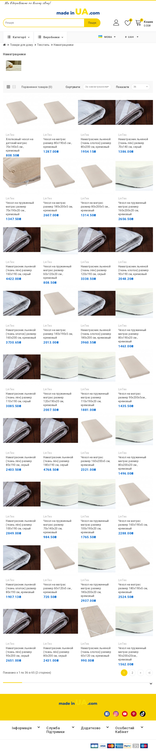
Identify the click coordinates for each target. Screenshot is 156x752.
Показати (122, 86)
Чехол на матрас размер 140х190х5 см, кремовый (58, 334)
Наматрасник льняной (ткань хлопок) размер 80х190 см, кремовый (21, 588)
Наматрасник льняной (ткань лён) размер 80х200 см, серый (58, 652)
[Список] (14, 86)
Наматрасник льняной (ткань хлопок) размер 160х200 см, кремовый (21, 334)
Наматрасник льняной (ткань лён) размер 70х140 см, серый (133, 143)
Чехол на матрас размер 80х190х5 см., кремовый (57, 143)
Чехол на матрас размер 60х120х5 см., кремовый (57, 588)
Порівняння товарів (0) (36, 86)
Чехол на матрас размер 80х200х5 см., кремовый (95, 206)
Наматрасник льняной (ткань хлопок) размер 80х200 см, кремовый (96, 143)
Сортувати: (73, 86)
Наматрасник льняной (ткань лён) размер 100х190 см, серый (21, 524)
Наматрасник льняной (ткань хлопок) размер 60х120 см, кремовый (96, 652)
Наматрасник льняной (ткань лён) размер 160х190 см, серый (21, 270)
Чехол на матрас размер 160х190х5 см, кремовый (133, 524)
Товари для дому (21, 44)
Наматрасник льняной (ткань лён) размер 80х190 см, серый (21, 461)
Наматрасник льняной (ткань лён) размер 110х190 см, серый (21, 397)
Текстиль (43, 44)
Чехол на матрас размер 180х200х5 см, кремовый (58, 206)
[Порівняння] (35, 163)
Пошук (92, 22)
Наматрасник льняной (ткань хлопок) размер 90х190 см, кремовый (133, 270)
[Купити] (10, 163)
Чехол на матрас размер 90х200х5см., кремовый (132, 397)
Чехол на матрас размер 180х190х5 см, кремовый (133, 588)
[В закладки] (27, 163)
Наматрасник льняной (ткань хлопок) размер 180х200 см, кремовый (96, 334)
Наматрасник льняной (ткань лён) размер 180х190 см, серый (58, 461)
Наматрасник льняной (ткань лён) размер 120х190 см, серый (96, 270)
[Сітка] (9, 86)
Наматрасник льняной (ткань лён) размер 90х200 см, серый (21, 652)
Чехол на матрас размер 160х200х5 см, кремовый (95, 461)
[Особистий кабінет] (116, 22)
